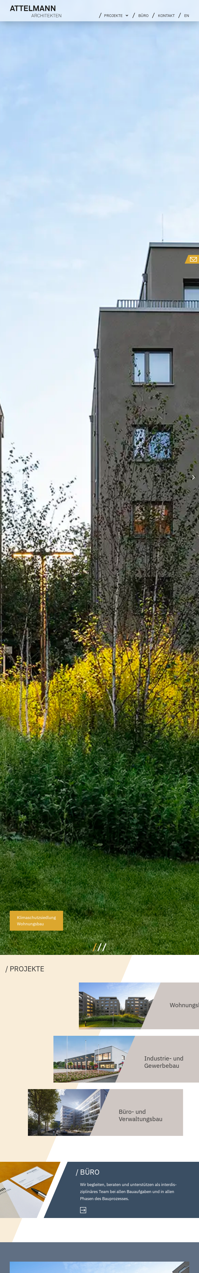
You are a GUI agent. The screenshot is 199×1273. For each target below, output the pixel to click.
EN (186, 15)
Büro (143, 15)
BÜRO (90, 1172)
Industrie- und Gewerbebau (163, 1061)
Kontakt (166, 15)
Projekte (113, 15)
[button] (5, 477)
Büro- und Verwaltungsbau (140, 1115)
